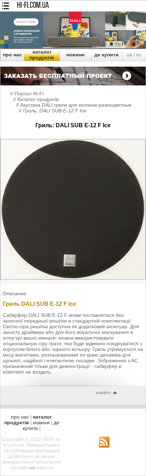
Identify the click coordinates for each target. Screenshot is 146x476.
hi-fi (32, 468)
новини (75, 54)
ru (138, 54)
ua (129, 54)
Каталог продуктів (37, 99)
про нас (12, 54)
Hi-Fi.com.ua (33, 5)
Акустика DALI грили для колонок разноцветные (75, 105)
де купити (106, 54)
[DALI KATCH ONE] (73, 46)
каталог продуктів (41, 54)
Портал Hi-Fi (29, 93)
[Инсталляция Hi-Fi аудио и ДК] (73, 74)
